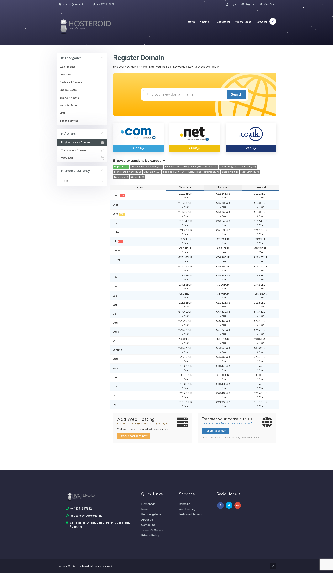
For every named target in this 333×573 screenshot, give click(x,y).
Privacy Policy (150, 536)
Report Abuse (243, 21)
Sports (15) (211, 166)
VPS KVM (65, 74)
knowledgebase (151, 514)
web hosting (187, 509)
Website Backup (69, 105)
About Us (261, 21)
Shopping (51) (230, 171)
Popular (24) (121, 166)
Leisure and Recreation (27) (203, 171)
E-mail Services (69, 121)
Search (236, 94)
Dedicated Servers (71, 82)
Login (232, 4)
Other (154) (137, 177)
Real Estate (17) (250, 171)
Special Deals (68, 90)
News (145, 509)
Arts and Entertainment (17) (146, 166)
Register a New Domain (75, 142)
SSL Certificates (69, 97)
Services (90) (248, 166)
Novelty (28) (121, 177)
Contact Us (223, 21)
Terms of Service (152, 530)
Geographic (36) (192, 166)
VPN (62, 113)
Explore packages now (134, 436)
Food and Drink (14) (174, 171)
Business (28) (172, 166)
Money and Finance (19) (127, 171)
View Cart (268, 4)
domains (184, 504)
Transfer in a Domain (73, 150)
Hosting (205, 21)
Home (191, 21)
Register (249, 4)
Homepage (148, 504)
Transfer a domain (215, 431)
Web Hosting (68, 67)
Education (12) (152, 171)
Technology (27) (229, 166)
